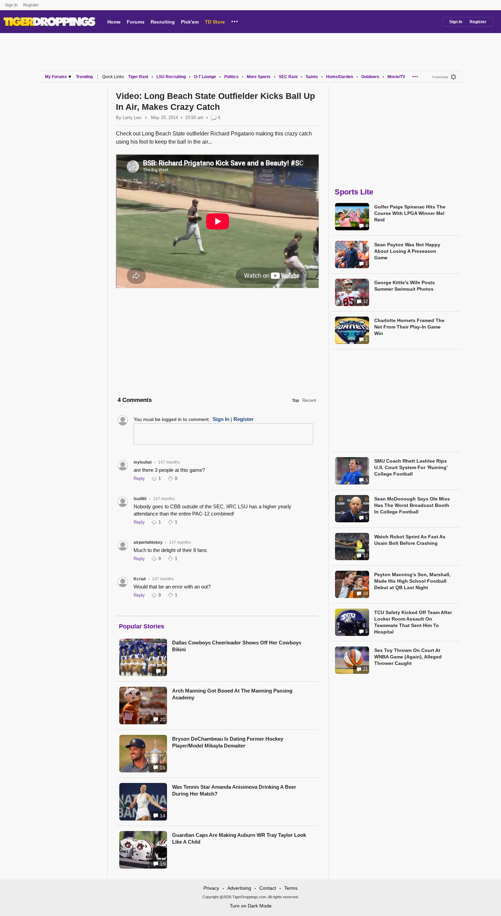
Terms (291, 888)
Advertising (239, 888)
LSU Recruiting (171, 76)
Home (114, 22)
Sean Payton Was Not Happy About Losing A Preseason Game (407, 251)
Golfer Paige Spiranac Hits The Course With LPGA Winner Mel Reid (409, 213)
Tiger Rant (138, 76)
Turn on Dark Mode (251, 905)
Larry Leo (132, 117)
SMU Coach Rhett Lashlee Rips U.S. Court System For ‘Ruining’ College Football (410, 467)
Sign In (11, 5)
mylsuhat (143, 462)
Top (295, 400)
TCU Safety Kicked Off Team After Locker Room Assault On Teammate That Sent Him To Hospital (413, 622)
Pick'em (190, 22)
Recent (309, 400)
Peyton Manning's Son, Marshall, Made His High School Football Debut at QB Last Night (412, 581)
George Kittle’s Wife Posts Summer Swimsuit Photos (404, 286)
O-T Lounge (205, 76)
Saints (312, 76)
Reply (139, 478)
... (234, 20)
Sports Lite (354, 192)
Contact (267, 888)
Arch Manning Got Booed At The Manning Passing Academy (232, 694)
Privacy (211, 888)
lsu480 (140, 498)
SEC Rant (288, 76)
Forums (136, 22)
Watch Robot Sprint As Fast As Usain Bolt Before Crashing (409, 540)
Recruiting (163, 22)
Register (31, 5)
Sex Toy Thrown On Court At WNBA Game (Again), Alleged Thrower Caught (408, 657)
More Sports (259, 76)
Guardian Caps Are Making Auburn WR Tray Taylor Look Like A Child (239, 838)
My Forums (56, 76)
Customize (440, 77)
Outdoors (370, 76)
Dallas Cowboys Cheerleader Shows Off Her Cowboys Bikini (236, 646)
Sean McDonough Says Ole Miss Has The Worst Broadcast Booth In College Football (412, 505)
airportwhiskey (148, 542)
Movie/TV (396, 76)
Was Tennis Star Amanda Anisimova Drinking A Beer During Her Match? (234, 790)
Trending (84, 76)
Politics (231, 76)
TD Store (215, 22)
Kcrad (140, 579)
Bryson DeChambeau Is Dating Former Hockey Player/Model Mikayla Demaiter (227, 742)
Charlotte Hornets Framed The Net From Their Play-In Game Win (409, 327)
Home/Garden (339, 76)
